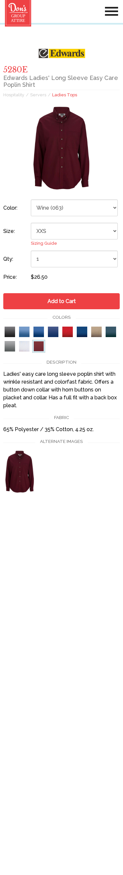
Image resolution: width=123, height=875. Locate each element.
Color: (10, 208)
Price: (10, 277)
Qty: (8, 259)
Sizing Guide (44, 243)
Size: (9, 231)
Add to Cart (62, 301)
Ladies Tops (64, 94)
